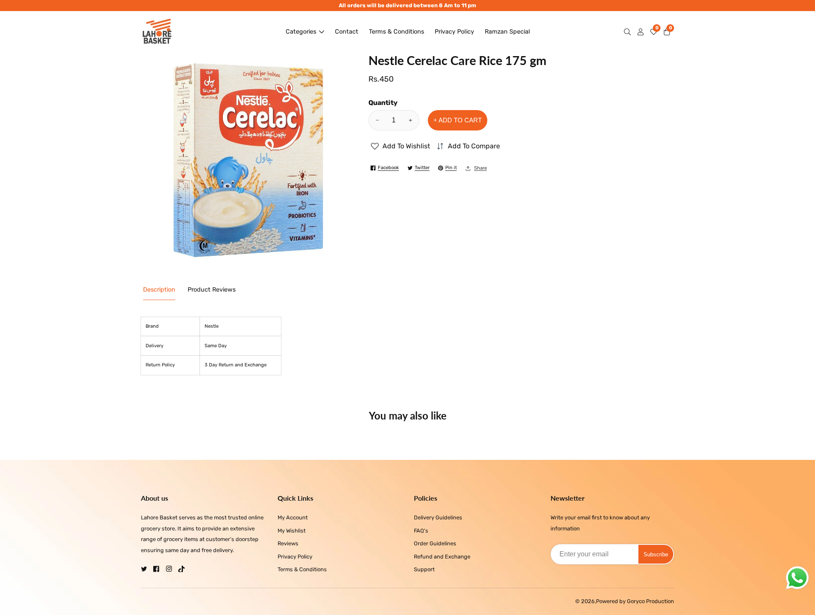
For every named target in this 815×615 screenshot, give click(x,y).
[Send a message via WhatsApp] (797, 577)
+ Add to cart (457, 120)
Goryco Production (650, 601)
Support (424, 569)
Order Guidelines (435, 543)
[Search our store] (629, 32)
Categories (301, 31)
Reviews (288, 543)
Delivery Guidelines (438, 517)
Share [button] (480, 168)
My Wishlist (292, 530)
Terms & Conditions (396, 31)
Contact (346, 31)
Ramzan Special (507, 31)
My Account (293, 517)
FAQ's (421, 530)
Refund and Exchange (442, 556)
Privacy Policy (454, 31)
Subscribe (656, 554)
